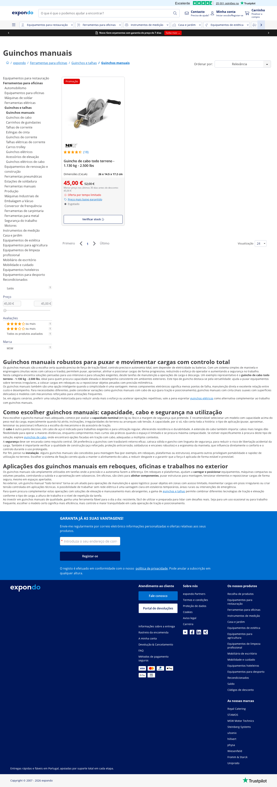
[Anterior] (80, 243)
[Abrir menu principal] (13, 25)
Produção (11, 191)
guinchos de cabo (35, 437)
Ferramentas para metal (22, 216)
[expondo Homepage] (7, 63)
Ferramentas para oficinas (23, 83)
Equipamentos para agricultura (25, 245)
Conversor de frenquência (23, 206)
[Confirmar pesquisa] (175, 13)
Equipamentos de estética (21, 240)
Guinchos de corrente (21, 137)
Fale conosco (158, 596)
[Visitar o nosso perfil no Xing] (205, 633)
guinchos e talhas (174, 491)
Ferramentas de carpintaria (24, 211)
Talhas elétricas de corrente (25, 142)
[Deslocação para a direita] (268, 32)
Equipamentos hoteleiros (21, 270)
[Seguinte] (94, 243)
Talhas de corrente (19, 127)
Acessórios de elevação (22, 157)
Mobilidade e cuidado (18, 265)
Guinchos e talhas (18, 108)
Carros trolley (15, 147)
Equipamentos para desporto (24, 275)
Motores (11, 225)
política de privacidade (152, 568)
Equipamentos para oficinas (24, 93)
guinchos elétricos (201, 398)
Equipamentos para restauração (26, 78)
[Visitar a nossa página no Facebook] (192, 633)
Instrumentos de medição (21, 230)
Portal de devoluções (158, 608)
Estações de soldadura (21, 181)
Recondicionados (15, 280)
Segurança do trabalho (21, 221)
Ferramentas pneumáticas (23, 176)
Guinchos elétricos (19, 152)
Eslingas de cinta (18, 132)
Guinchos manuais (20, 113)
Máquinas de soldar (19, 98)
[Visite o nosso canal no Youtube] (185, 633)
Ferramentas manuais (20, 186)
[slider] (4, 310)
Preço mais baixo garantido (85, 199)
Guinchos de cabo (19, 117)
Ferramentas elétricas (20, 103)
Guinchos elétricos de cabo (25, 162)
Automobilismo (15, 88)
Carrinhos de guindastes (23, 122)
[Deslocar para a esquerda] (8, 32)
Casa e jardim (12, 235)
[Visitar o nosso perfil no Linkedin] (199, 633)
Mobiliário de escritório (19, 260)
